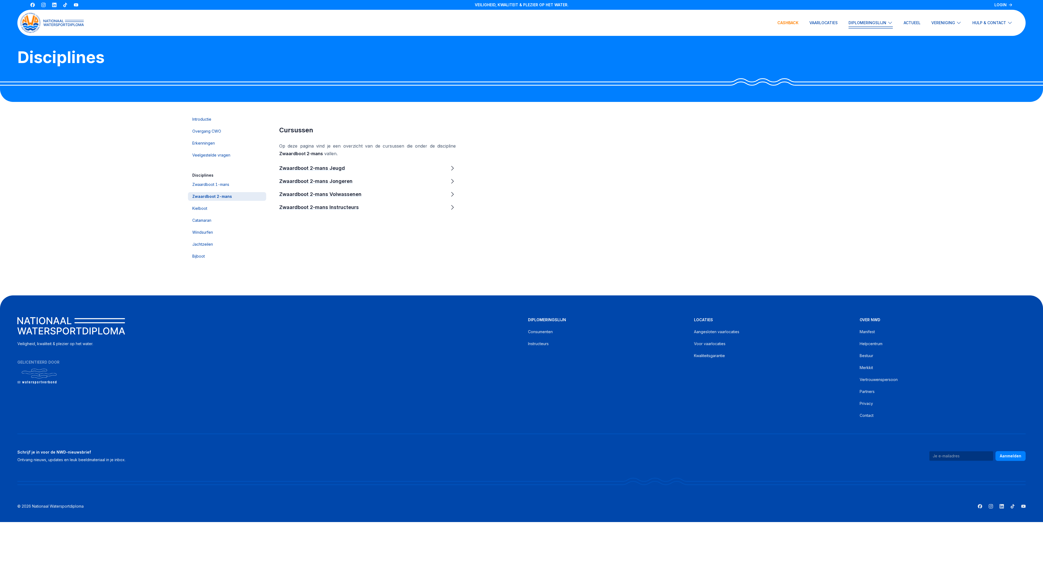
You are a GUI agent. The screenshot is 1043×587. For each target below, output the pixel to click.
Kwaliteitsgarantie (709, 355)
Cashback (788, 22)
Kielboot (199, 208)
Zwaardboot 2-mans (212, 196)
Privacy (866, 403)
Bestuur (866, 355)
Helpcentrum (871, 343)
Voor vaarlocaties (709, 343)
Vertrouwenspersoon (879, 379)
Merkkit (866, 367)
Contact (867, 415)
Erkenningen (203, 143)
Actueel (912, 22)
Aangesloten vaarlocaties (716, 331)
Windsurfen (202, 232)
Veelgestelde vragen (211, 155)
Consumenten (540, 331)
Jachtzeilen (202, 244)
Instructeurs (538, 343)
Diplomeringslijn (867, 22)
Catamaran (201, 220)
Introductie (201, 119)
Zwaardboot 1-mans (210, 184)
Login (1000, 4)
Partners (867, 391)
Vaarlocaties (823, 22)
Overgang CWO (206, 131)
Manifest (867, 331)
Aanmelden (1010, 456)
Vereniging (943, 22)
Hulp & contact (989, 22)
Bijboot (198, 256)
